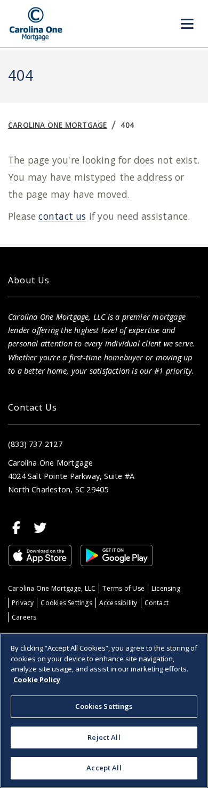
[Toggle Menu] (187, 24)
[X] (40, 527)
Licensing (165, 588)
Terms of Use (123, 588)
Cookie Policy (36, 679)
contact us (62, 216)
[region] (104, 710)
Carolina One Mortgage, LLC (51, 588)
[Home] (36, 23)
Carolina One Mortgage (57, 125)
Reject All (103, 737)
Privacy (23, 602)
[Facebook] (16, 527)
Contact (157, 602)
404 (127, 125)
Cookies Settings (66, 602)
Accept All (103, 767)
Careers (24, 617)
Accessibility (118, 602)
